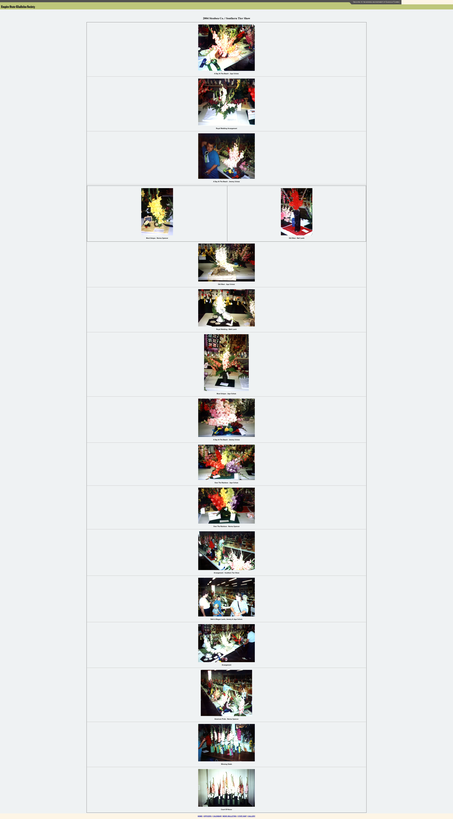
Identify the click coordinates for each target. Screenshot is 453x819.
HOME (200, 816)
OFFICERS (208, 816)
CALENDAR (217, 816)
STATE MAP (242, 816)
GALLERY (251, 816)
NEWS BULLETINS (229, 816)
